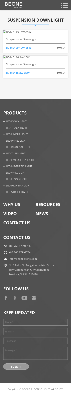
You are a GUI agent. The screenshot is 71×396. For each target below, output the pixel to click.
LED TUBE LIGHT (15, 153)
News (42, 213)
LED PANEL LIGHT (16, 140)
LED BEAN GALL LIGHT (19, 147)
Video (10, 213)
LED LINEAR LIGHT (17, 134)
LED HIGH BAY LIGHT (18, 185)
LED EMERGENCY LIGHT (20, 160)
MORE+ (61, 47)
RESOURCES (48, 204)
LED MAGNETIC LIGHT (19, 166)
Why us (11, 204)
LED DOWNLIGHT (16, 121)
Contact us (16, 223)
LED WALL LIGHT (16, 172)
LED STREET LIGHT (17, 192)
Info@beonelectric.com (23, 258)
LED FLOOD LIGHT (16, 179)
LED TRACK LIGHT (16, 127)
